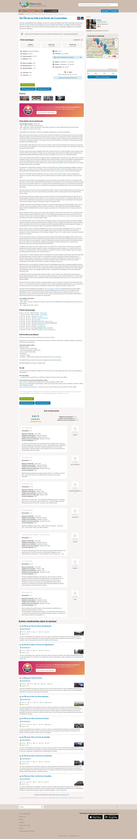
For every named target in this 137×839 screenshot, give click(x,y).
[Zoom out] (116, 43)
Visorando (21, 14)
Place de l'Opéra (36, 319)
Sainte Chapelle (23, 382)
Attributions (97, 57)
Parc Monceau (42, 324)
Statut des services (63, 836)
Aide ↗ (41, 11)
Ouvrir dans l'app (28, 85)
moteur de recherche (61, 794)
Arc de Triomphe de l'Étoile (52, 288)
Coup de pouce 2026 (24, 825)
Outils (22, 11)
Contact (21, 828)
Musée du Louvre (23, 383)
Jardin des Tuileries (59, 170)
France (60, 51)
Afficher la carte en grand (102, 77)
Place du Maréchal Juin (49, 329)
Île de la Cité (43, 313)
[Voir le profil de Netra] (91, 24)
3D (113, 56)
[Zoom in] (116, 40)
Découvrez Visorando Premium (67, 78)
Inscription (105, 11)
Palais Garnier (49, 321)
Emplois (21, 819)
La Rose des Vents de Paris (71, 34)
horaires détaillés (56, 357)
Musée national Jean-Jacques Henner (28, 387)
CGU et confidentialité (25, 813)
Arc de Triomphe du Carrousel (31, 169)
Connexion (114, 11)
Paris (62, 53)
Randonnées (31, 11)
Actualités (21, 822)
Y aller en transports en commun (65, 57)
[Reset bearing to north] (116, 46)
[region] (102, 48)
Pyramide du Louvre (37, 316)
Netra (99, 20)
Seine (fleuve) (43, 314)
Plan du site (22, 816)
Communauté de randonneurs (27, 831)
